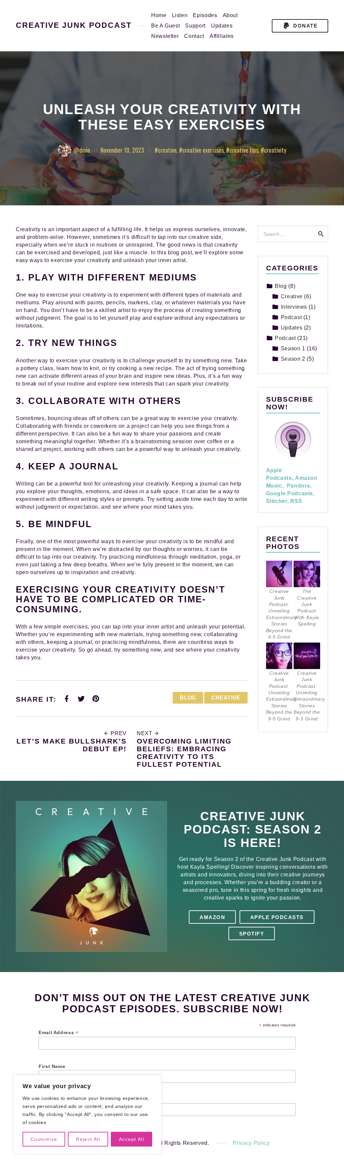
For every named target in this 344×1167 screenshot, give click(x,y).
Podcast (291, 317)
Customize (44, 1139)
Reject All (88, 1139)
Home (159, 15)
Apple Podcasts (277, 917)
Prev (118, 733)
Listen (180, 15)
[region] (87, 1114)
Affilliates (222, 36)
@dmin (82, 150)
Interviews (294, 307)
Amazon (212, 917)
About (230, 15)
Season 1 (293, 348)
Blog (188, 698)
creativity (275, 150)
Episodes (205, 15)
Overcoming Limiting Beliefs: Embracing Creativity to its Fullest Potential (184, 752)
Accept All (131, 1139)
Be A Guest (165, 26)
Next (145, 733)
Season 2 (293, 359)
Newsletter (165, 36)
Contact (194, 36)
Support (195, 26)
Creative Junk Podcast (74, 26)
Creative (226, 698)
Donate (305, 26)
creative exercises (203, 150)
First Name (52, 1066)
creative (167, 150)
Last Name (52, 1099)
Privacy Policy (251, 1143)
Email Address (59, 1032)
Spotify (251, 933)
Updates (221, 26)
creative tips (243, 150)
